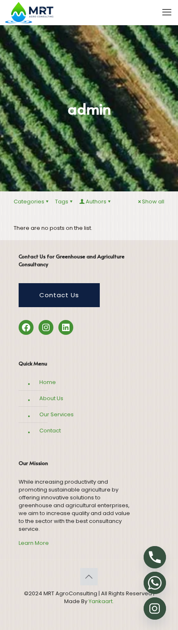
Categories (29, 201)
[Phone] (155, 557)
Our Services (56, 414)
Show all (153, 201)
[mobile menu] (167, 12)
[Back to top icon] (89, 576)
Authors (96, 201)
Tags (61, 201)
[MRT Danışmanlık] (27, 12)
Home (47, 382)
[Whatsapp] (155, 583)
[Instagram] (155, 608)
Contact (50, 430)
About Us (51, 398)
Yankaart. (100, 601)
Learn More (34, 543)
